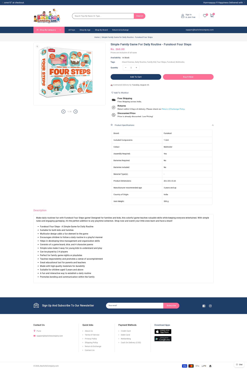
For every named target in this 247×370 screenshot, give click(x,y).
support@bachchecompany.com (50, 336)
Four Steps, (162, 62)
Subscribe (171, 306)
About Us (89, 331)
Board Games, (128, 62)
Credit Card (126, 331)
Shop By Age (85, 30)
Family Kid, (151, 62)
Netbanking (126, 339)
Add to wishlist (121, 93)
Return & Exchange (93, 346)
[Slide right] (75, 111)
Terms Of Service (92, 335)
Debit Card (125, 335)
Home (96, 37)
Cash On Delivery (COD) (131, 342)
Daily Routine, (141, 62)
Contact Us (89, 350)
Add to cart (136, 77)
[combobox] (103, 16)
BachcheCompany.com (49, 366)
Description (39, 210)
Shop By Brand (101, 30)
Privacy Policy (91, 339)
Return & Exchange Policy (173, 109)
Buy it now (188, 77)
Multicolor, (180, 62)
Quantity (114, 68)
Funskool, (171, 62)
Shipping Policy (91, 342)
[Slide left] (63, 111)
